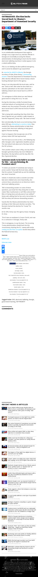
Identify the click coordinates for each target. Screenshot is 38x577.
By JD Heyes (16, 414)
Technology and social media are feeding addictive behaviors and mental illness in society (22, 534)
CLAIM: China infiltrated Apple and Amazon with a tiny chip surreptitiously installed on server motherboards (22, 474)
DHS (13, 299)
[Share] (19, 252)
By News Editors (17, 522)
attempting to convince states (21, 124)
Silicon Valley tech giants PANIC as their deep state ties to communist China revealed (21, 432)
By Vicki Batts (17, 420)
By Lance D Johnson (18, 537)
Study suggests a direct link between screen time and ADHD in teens (22, 489)
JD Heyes (12, 24)
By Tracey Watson (18, 462)
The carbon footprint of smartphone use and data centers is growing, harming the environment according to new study (22, 425)
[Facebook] (19, 246)
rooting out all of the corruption (12, 229)
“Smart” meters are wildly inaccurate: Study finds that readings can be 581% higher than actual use (22, 459)
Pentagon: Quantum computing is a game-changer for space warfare (22, 502)
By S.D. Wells (17, 530)
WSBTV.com (5, 239)
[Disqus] (19, 333)
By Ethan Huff (17, 434)
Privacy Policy (19, 573)
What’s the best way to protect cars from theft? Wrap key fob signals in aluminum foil (21, 541)
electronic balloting (22, 299)
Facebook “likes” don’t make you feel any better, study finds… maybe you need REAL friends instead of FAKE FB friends (22, 527)
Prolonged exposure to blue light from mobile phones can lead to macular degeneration (21, 417)
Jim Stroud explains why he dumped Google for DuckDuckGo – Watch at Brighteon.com (21, 446)
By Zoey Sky (17, 492)
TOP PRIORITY (20, 302)
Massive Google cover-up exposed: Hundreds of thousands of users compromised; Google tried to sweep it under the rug (22, 482)
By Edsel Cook (17, 543)
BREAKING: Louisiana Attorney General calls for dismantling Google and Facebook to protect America (21, 548)
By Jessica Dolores (18, 428)
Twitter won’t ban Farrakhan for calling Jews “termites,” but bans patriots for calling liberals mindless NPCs (21, 439)
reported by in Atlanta (13, 72)
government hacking (8, 302)
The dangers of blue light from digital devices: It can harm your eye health (21, 453)
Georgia (31, 299)
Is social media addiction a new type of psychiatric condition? (22, 496)
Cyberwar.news (6, 242)
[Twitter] (19, 249)
